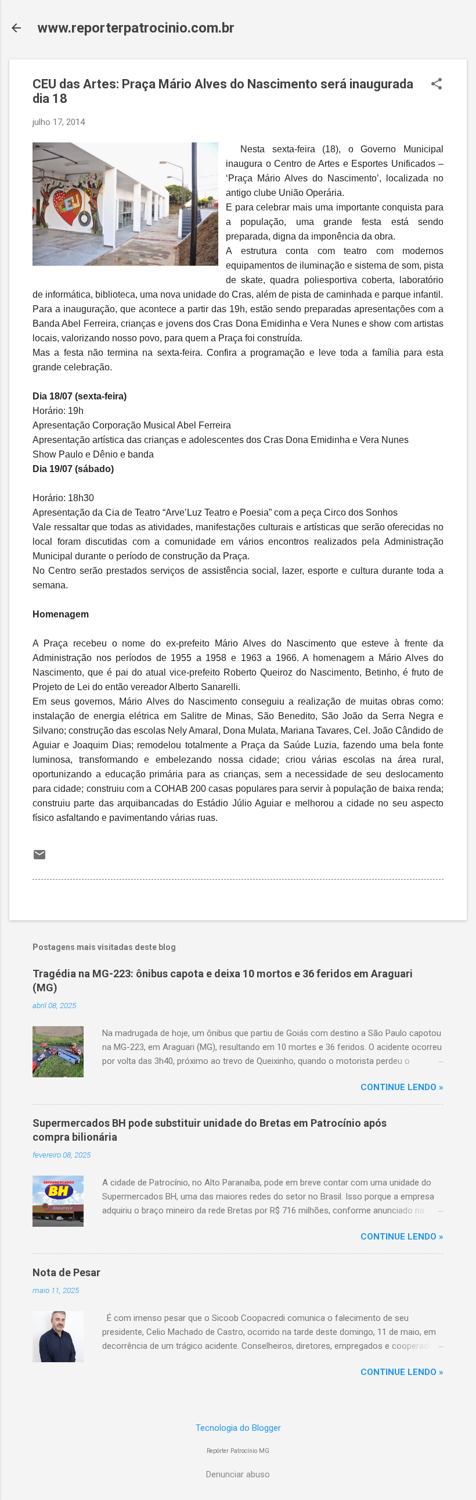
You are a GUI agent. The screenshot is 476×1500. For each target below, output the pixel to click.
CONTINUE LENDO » (401, 1087)
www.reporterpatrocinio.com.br (136, 28)
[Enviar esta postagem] (39, 858)
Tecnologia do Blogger (238, 1428)
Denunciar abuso (238, 1474)
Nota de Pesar (66, 1272)
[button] (436, 85)
